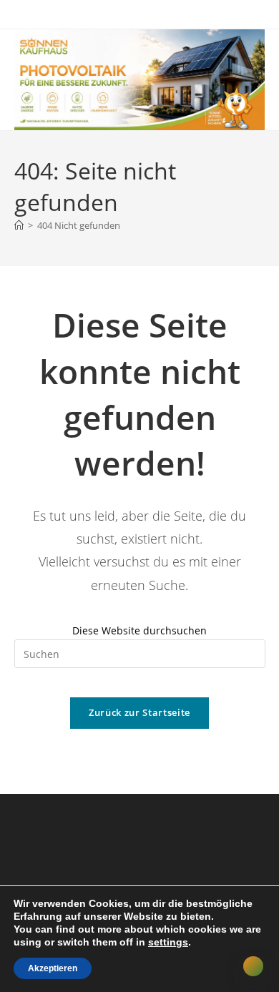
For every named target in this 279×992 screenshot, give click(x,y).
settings (168, 942)
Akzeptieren (52, 968)
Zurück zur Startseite (139, 712)
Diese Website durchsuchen (139, 630)
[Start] (19, 225)
